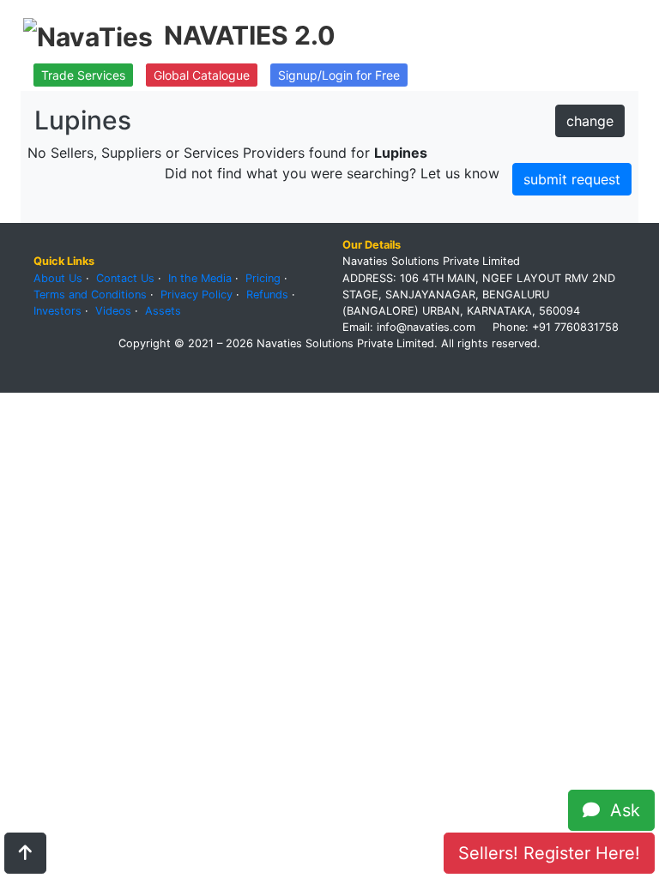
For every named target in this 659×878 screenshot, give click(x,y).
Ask (620, 810)
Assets (163, 310)
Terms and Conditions (90, 294)
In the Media (200, 278)
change (590, 120)
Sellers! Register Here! (549, 853)
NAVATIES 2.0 (250, 35)
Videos (113, 310)
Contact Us (125, 278)
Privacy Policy (196, 294)
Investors (57, 310)
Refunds (267, 294)
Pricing (263, 278)
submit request (571, 179)
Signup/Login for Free (339, 75)
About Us (57, 278)
